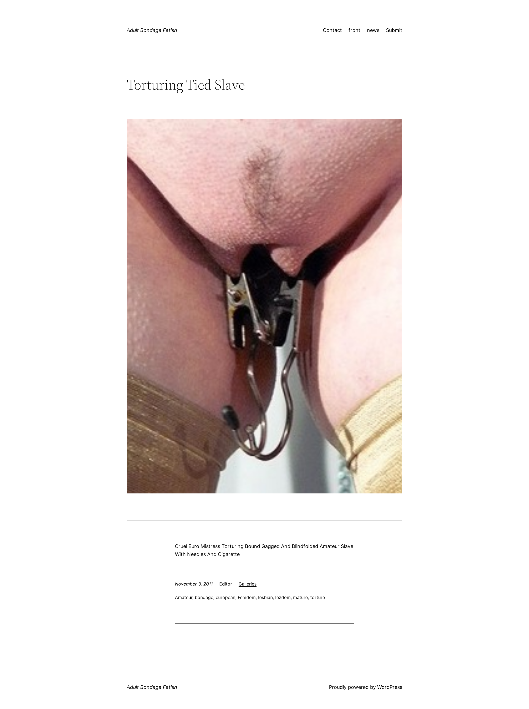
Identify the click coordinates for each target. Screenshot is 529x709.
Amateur (183, 597)
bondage (204, 597)
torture (317, 597)
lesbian (265, 597)
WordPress (389, 687)
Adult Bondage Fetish (152, 30)
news (373, 30)
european (225, 597)
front (354, 30)
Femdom (247, 597)
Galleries (248, 584)
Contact (332, 30)
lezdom (283, 597)
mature (300, 597)
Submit (394, 30)
